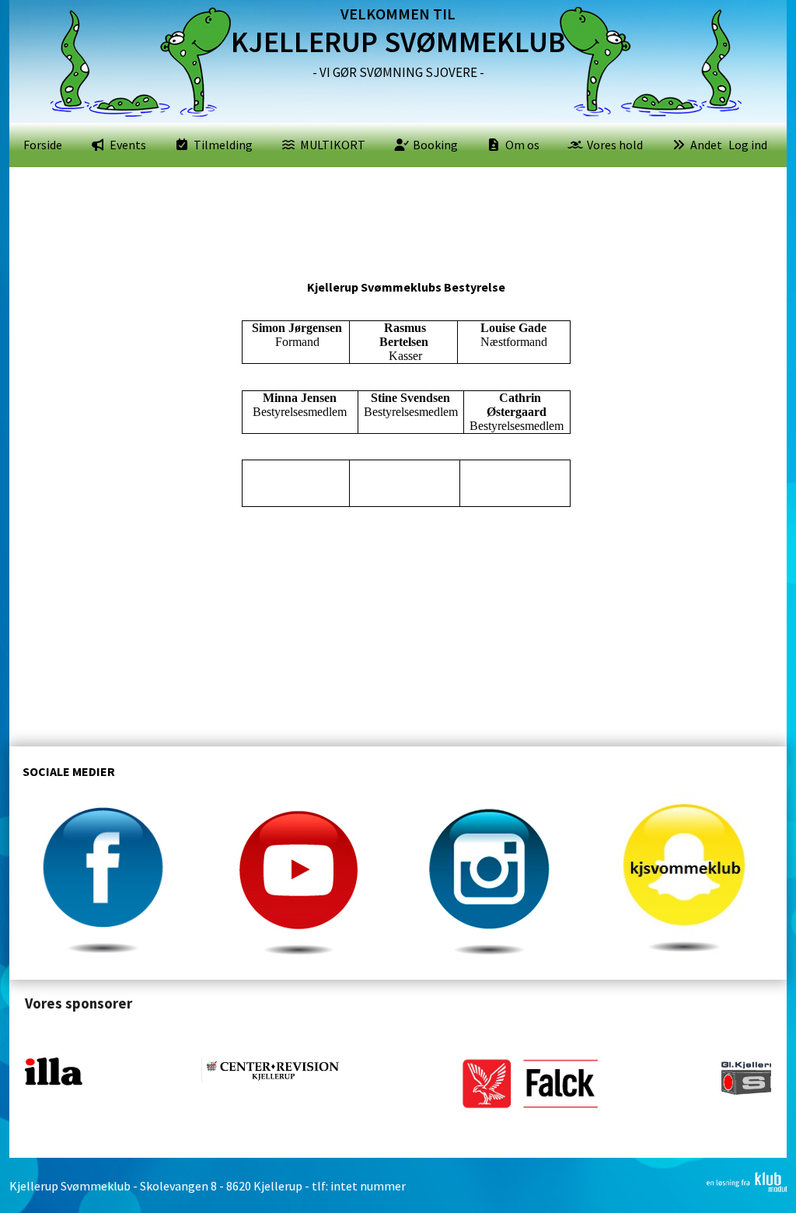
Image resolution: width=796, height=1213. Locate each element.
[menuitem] (42, 145)
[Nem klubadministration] (747, 1187)
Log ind (747, 144)
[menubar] (372, 145)
